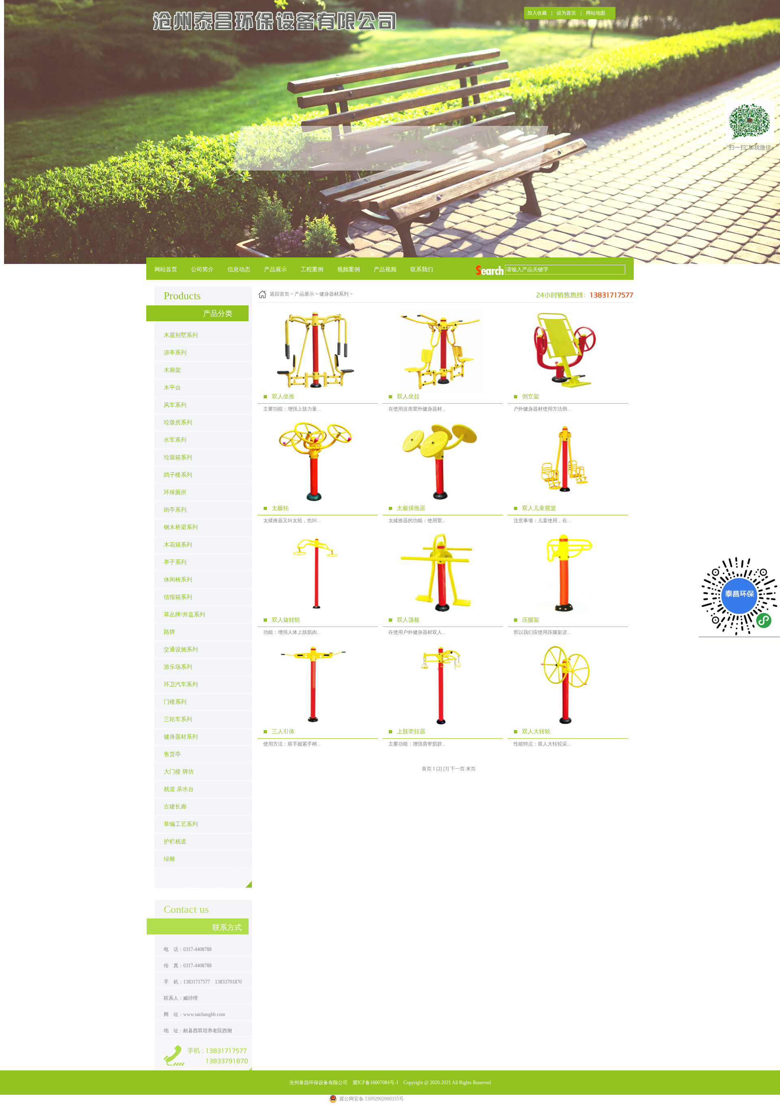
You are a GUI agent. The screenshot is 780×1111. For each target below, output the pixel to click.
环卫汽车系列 (181, 684)
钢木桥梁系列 (181, 527)
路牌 (169, 632)
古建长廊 (175, 807)
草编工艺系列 (181, 824)
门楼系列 (175, 702)
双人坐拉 (408, 396)
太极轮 (280, 508)
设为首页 (566, 13)
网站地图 (595, 13)
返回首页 (279, 294)
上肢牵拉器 (411, 731)
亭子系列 (175, 562)
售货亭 (172, 754)
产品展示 (275, 269)
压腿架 (530, 620)
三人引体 (283, 731)
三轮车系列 (178, 719)
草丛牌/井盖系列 (184, 615)
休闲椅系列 (178, 580)
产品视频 (385, 269)
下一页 (457, 769)
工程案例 (312, 269)
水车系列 (175, 440)
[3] (446, 769)
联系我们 (421, 269)
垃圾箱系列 (178, 457)
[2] (439, 769)
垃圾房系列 (178, 422)
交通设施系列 (181, 649)
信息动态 (239, 269)
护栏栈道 (175, 842)
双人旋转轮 (286, 620)
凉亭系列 (175, 353)
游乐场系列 (178, 667)
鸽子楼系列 (178, 475)
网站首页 (165, 269)
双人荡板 (408, 620)
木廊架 (172, 370)
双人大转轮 (536, 731)
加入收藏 (537, 13)
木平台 (172, 388)
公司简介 (202, 269)
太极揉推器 (411, 508)
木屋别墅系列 (181, 335)
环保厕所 (175, 492)
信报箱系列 (178, 597)
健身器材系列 (181, 737)
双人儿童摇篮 (539, 508)
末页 (471, 769)
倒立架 (530, 396)
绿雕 (169, 859)
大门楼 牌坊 (179, 772)
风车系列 (175, 405)
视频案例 (348, 269)
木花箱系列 (178, 545)
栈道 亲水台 (179, 789)
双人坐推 (283, 396)
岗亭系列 (175, 510)
